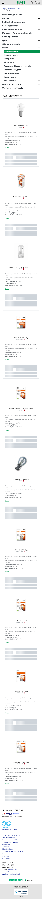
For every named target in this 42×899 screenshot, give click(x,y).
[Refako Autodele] (21, 2)
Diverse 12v (11, 8)
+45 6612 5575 (13, 869)
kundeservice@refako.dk (11, 874)
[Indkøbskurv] (39, 2)
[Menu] (3, 2)
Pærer (19, 8)
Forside (4, 8)
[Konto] (35, 2)
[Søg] (32, 2)
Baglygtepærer (8, 10)
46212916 (9, 872)
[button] (7, 147)
